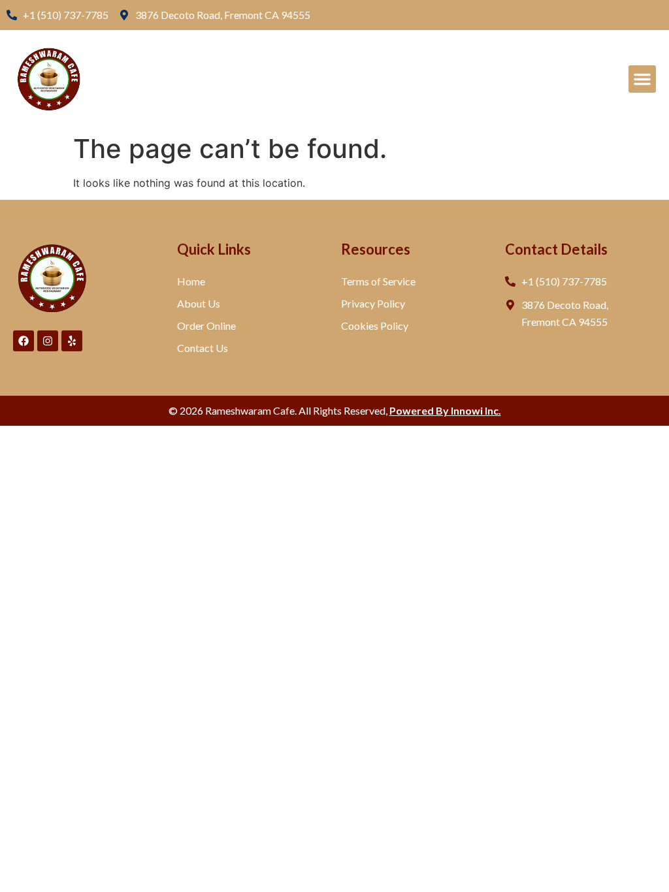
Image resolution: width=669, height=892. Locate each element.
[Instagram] (47, 340)
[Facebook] (23, 340)
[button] (642, 79)
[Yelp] (71, 340)
